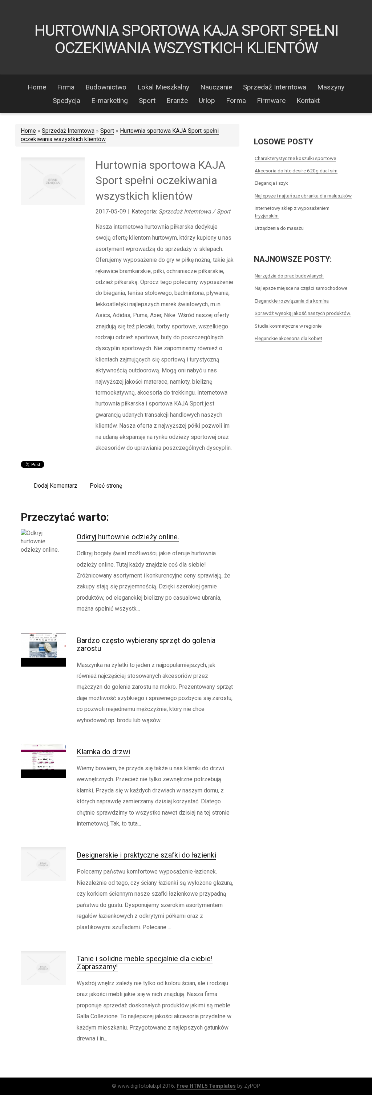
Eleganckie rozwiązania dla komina (292, 301)
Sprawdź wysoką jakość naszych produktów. (303, 313)
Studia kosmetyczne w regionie (288, 326)
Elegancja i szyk (271, 183)
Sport (107, 130)
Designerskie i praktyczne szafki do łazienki (146, 855)
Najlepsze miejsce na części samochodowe (301, 288)
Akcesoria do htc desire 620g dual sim (296, 170)
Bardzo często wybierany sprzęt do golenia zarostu (146, 644)
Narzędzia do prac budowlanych (289, 276)
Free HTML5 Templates (206, 1086)
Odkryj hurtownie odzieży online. (128, 536)
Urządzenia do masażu (279, 228)
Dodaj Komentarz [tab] (55, 485)
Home (28, 130)
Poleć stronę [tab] (106, 485)
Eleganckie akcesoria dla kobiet (288, 338)
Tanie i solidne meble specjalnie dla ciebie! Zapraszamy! (145, 962)
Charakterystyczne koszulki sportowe (295, 158)
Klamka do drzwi (103, 751)
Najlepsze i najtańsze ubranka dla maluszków (303, 196)
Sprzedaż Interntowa (68, 130)
